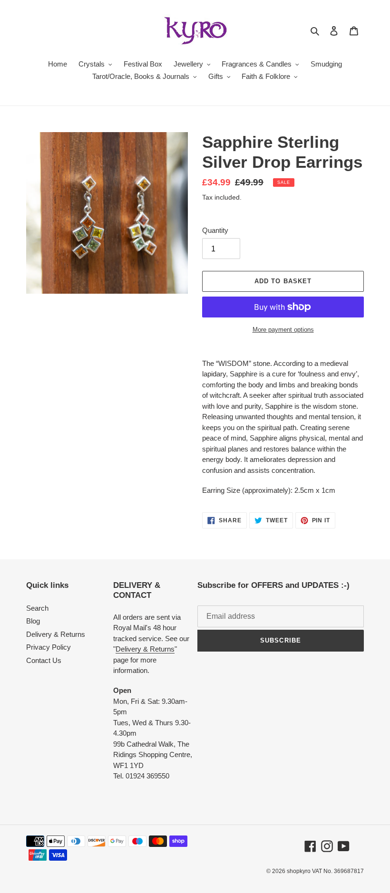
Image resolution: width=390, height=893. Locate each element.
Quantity (215, 230)
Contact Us (43, 660)
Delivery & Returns (55, 634)
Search (37, 608)
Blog (33, 621)
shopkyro (299, 871)
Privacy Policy (48, 647)
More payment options (283, 329)
